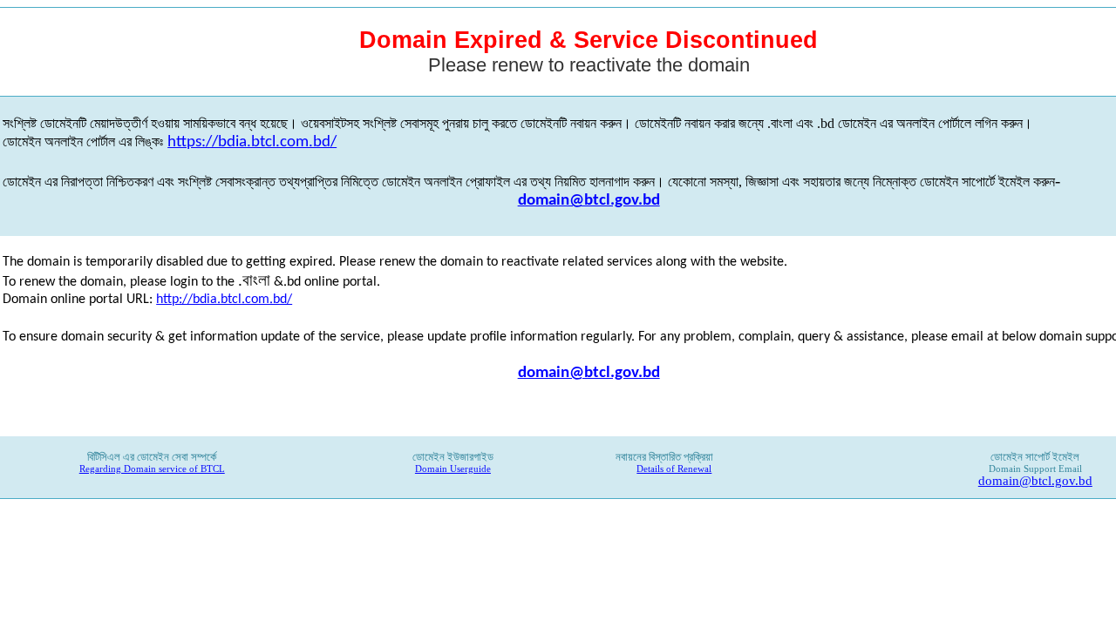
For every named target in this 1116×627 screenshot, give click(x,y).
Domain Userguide (453, 469)
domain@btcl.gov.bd (589, 200)
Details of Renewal (673, 469)
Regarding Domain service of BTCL (152, 469)
